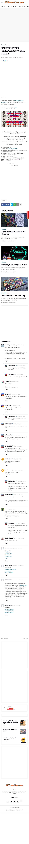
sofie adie (7, 381)
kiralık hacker (8, 552)
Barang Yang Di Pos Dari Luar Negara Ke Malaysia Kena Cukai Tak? (10, 722)
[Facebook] (3, 60)
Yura (6, 509)
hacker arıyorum (8, 553)
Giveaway (7, 45)
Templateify (17, 807)
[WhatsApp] (14, 204)
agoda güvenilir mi (9, 609)
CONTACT (12, 810)
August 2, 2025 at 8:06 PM (17, 548)
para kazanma (8, 571)
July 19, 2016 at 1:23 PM (18, 435)
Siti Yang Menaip (18, 100)
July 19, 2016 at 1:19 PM (16, 394)
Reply (6, 389)
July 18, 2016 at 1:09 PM (21, 365)
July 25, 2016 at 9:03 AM (18, 494)
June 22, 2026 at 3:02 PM (16, 605)
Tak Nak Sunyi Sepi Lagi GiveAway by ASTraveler (11, 738)
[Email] (7, 60)
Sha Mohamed (9, 538)
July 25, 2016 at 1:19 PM (21, 523)
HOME (3, 6)
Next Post (25, 638)
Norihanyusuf (9, 459)
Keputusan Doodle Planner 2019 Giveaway (13, 233)
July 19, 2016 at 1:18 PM (19, 374)
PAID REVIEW (20, 810)
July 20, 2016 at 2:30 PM (18, 458)
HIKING (15, 6)
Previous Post (5, 638)
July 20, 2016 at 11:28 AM (18, 446)
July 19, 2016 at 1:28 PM (21, 416)
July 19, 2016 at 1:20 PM (16, 405)
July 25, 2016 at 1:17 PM (12, 509)
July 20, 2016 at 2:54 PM (21, 481)
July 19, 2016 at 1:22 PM (18, 423)
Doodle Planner (5, 293)
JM (16, 108)
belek (6, 558)
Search (27, 2)
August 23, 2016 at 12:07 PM (19, 538)
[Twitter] (5, 60)
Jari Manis (11, 374)
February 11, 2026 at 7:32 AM (17, 579)
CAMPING (9, 6)
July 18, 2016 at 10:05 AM (19, 345)
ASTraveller (11, 365)
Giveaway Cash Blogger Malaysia (14, 265)
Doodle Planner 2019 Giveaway (13, 295)
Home (2, 45)
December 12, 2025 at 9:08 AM (17, 565)
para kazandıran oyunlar (10, 569)
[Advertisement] (14, 24)
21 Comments (20, 57)
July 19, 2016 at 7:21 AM (15, 381)
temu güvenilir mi (9, 572)
